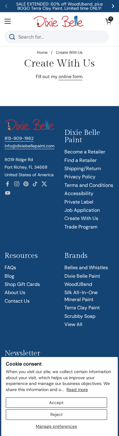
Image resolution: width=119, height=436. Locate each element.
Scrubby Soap (80, 316)
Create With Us (81, 218)
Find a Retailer (80, 160)
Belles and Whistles (86, 267)
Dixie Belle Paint (82, 276)
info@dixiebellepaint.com (29, 146)
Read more (77, 389)
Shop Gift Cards (22, 284)
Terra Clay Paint (82, 307)
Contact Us (17, 301)
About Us (15, 292)
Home (42, 52)
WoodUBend (78, 284)
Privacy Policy (80, 176)
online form (70, 77)
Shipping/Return (82, 168)
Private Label (78, 202)
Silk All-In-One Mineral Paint (81, 295)
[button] (108, 21)
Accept (56, 402)
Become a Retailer (84, 152)
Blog (9, 276)
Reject (56, 414)
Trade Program (80, 227)
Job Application (82, 210)
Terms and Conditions (88, 185)
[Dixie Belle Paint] (58, 21)
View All (73, 324)
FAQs (10, 267)
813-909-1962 (19, 138)
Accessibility (78, 193)
